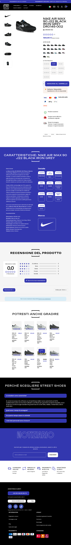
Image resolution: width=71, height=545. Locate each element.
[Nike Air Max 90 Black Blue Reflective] (56, 45)
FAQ (10, 524)
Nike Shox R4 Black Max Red (52, 335)
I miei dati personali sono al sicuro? (18, 421)
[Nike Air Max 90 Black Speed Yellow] (56, 48)
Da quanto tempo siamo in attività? (18, 415)
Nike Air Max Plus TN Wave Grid (27, 336)
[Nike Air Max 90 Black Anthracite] (52, 45)
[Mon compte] (61, 6)
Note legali (39, 522)
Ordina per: (58, 290)
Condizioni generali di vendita (44, 516)
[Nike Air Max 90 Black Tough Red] (52, 52)
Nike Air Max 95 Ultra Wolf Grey (52, 362)
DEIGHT (30, 510)
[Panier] (66, 7)
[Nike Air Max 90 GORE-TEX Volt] (48, 56)
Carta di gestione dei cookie (43, 525)
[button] (58, 7)
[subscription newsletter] (54, 7)
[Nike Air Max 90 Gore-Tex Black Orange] (44, 56)
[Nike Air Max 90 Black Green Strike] (59, 45)
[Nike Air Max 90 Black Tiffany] (48, 52)
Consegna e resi (13, 519)
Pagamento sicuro (13, 516)
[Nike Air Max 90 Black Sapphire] (52, 48)
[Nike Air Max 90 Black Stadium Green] (59, 48)
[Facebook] (10, 506)
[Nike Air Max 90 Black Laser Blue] (44, 48)
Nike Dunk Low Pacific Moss (39, 362)
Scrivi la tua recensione (36, 280)
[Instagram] (15, 506)
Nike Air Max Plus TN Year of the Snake (14, 363)
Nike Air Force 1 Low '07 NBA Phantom (14, 336)
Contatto (38, 519)
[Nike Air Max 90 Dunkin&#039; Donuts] (63, 52)
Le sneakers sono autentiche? (16, 396)
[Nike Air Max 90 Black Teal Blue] (44, 52)
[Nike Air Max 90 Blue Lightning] (56, 52)
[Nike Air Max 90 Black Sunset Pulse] (63, 48)
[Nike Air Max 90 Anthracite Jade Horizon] (44, 45)
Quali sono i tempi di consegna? (17, 410)
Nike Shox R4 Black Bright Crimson (27, 362)
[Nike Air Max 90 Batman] (48, 45)
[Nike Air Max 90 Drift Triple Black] (59, 52)
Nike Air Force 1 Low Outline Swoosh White (39, 337)
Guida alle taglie (63, 97)
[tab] (35, 396)
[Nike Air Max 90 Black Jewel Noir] (63, 45)
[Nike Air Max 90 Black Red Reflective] (48, 48)
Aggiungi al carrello (57, 83)
